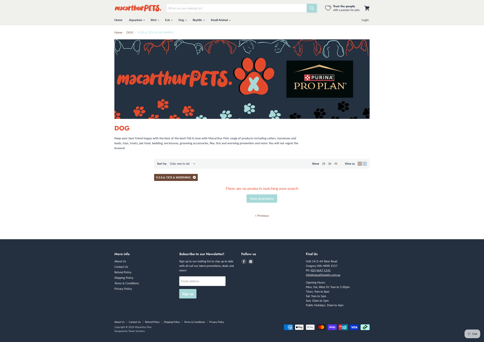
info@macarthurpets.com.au (323, 275)
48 (335, 163)
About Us (120, 261)
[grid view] (360, 164)
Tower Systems (136, 331)
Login (365, 20)
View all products (262, 198)
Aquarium (136, 20)
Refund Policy (123, 272)
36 (329, 163)
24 (323, 163)
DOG (129, 32)
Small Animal (220, 20)
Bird (154, 20)
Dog (181, 20)
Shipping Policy (123, 277)
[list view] (365, 164)
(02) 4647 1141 (321, 270)
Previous (263, 215)
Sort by (162, 163)
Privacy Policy (123, 288)
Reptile (198, 20)
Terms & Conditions (126, 283)
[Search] (312, 8)
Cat (168, 20)
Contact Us (121, 266)
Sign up (187, 294)
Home (118, 20)
